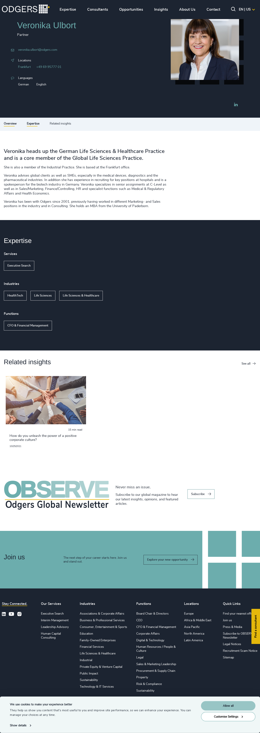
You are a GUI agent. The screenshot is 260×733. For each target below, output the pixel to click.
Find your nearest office (238, 613)
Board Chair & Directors (152, 613)
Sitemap (228, 657)
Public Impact (89, 673)
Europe (189, 613)
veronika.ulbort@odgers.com (37, 49)
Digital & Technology (150, 640)
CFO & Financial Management (27, 325)
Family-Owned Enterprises (98, 640)
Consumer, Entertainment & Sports (103, 627)
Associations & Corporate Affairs (102, 613)
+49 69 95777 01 (48, 66)
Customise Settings (226, 716)
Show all (45, 265)
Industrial (86, 660)
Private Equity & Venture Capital (101, 666)
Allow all (228, 705)
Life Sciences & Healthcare (81, 295)
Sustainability (89, 680)
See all (246, 363)
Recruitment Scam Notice (240, 650)
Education (86, 633)
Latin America (193, 640)
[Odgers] (25, 9)
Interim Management (55, 620)
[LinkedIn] (235, 105)
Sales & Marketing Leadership (156, 664)
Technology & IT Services (97, 686)
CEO (139, 620)
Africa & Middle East (197, 620)
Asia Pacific (192, 627)
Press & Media (232, 627)
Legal (140, 657)
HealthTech (15, 295)
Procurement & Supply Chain (155, 670)
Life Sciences (43, 295)
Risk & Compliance (149, 684)
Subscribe (198, 494)
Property (142, 677)
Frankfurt (24, 66)
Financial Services (92, 646)
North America (194, 633)
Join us (227, 620)
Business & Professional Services (102, 620)
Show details (18, 725)
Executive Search (19, 265)
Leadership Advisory (55, 627)
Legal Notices (232, 644)
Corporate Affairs (148, 633)
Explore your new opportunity (167, 559)
